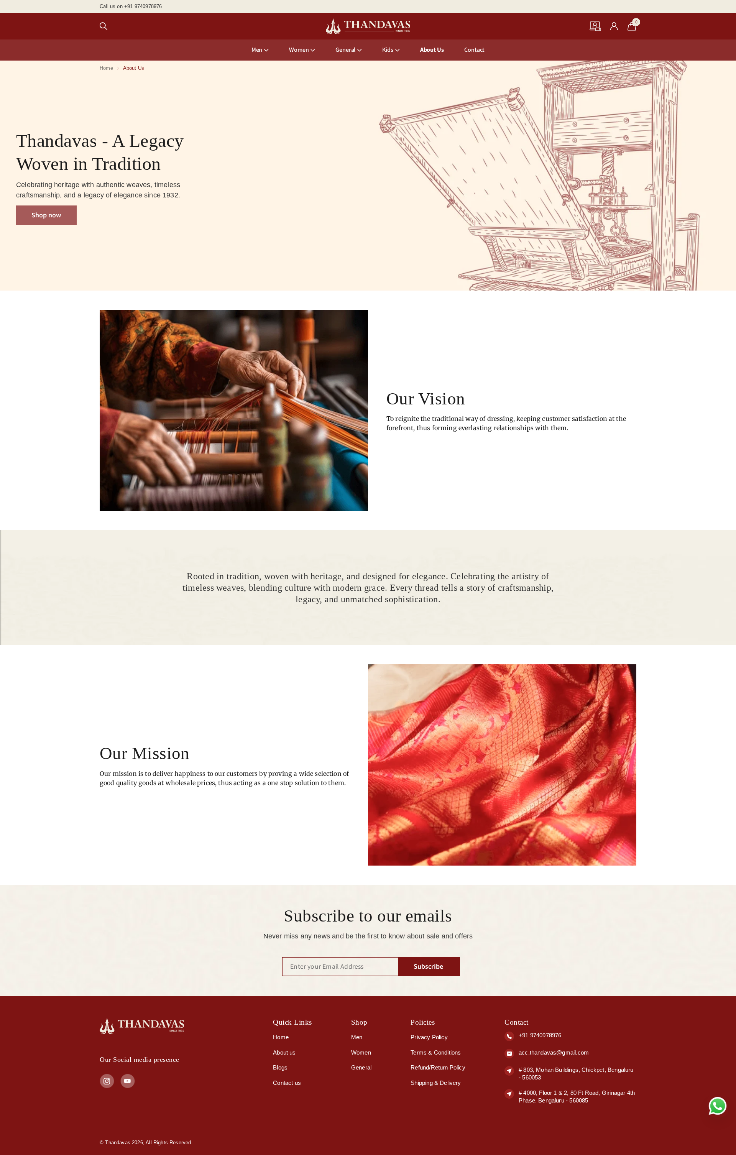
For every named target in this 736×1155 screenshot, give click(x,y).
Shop (359, 1022)
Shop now (46, 215)
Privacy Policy (429, 1037)
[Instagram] (107, 1081)
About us (284, 1052)
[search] (103, 26)
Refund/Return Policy (438, 1067)
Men (257, 50)
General (361, 1067)
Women (299, 50)
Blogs (280, 1067)
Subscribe (429, 966)
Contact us (287, 1082)
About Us (432, 50)
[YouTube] (127, 1081)
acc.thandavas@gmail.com (554, 1052)
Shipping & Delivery (436, 1082)
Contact (474, 50)
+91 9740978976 (540, 1035)
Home (106, 68)
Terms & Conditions (436, 1052)
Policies (423, 1022)
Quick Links (292, 1022)
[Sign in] (614, 26)
